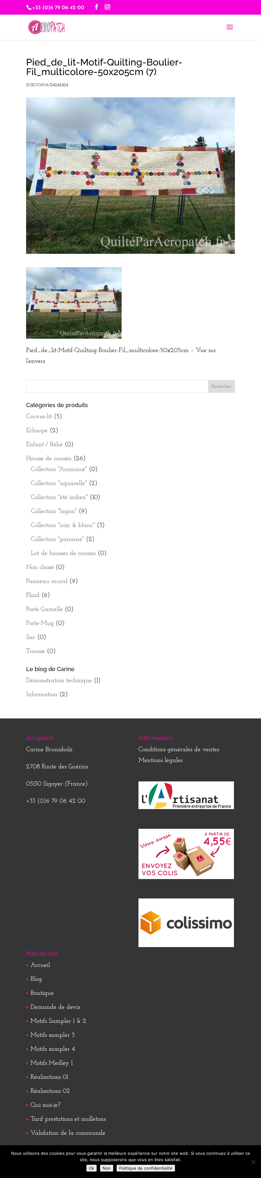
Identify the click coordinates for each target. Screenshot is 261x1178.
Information (41, 694)
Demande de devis (55, 1007)
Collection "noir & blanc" (63, 525)
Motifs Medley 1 (52, 1063)
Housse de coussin (49, 458)
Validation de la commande (68, 1133)
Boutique (42, 993)
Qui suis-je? (45, 1105)
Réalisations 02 (50, 1091)
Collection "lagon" (54, 511)
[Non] (253, 1162)
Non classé (40, 567)
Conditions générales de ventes (178, 749)
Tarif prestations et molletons (68, 1119)
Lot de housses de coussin (63, 553)
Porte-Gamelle (44, 609)
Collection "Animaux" (59, 469)
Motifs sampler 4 (53, 1049)
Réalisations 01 (49, 1077)
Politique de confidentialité (146, 1168)
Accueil (40, 965)
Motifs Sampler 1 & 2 (58, 1021)
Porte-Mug (40, 623)
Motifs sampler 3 (52, 1035)
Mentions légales (160, 760)
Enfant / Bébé (44, 444)
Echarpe (37, 430)
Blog (36, 979)
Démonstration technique (59, 680)
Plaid (32, 595)
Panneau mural (46, 581)
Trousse (35, 651)
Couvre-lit (39, 416)
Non (106, 1168)
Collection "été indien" (59, 497)
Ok (91, 1168)
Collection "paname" (57, 539)
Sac (30, 637)
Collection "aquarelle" (59, 483)
